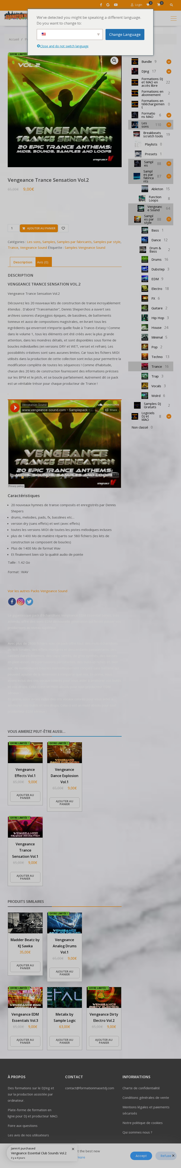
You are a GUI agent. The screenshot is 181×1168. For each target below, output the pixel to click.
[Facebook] (12, 601)
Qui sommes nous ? (137, 1132)
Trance (13, 247)
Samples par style (107, 241)
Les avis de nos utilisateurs (28, 1135)
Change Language (125, 34)
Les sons (34, 241)
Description (22, 262)
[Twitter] (29, 601)
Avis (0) (42, 262)
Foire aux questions (23, 1125)
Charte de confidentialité (141, 1088)
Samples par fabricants (74, 241)
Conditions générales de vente (146, 1097)
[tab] (23, 262)
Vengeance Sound (33, 247)
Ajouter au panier (41, 228)
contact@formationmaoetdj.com (89, 1088)
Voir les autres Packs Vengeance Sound (37, 591)
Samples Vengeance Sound (85, 247)
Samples (48, 241)
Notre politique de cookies (143, 1122)
